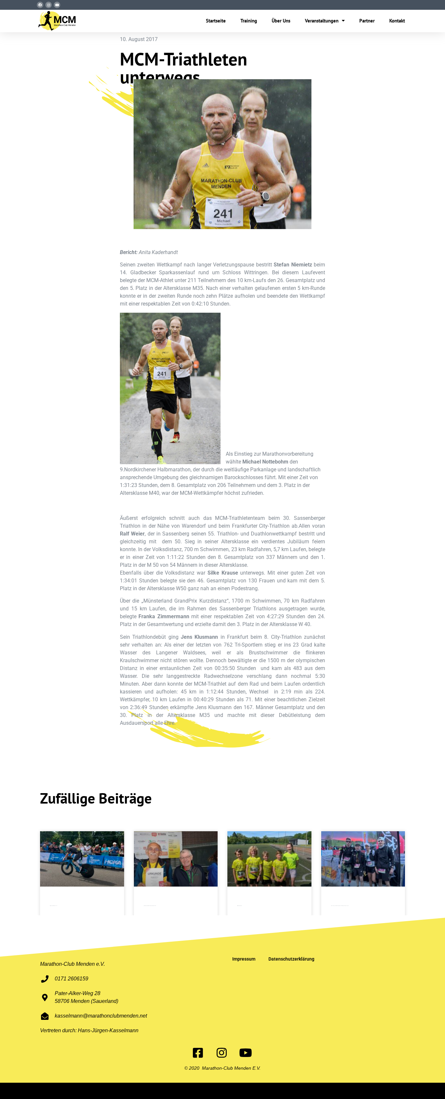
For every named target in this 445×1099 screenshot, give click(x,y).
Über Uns (281, 21)
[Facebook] (40, 5)
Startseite (216, 21)
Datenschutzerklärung (291, 959)
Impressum (243, 959)
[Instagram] (48, 5)
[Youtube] (57, 5)
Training (248, 21)
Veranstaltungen (321, 21)
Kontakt (397, 21)
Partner (367, 21)
